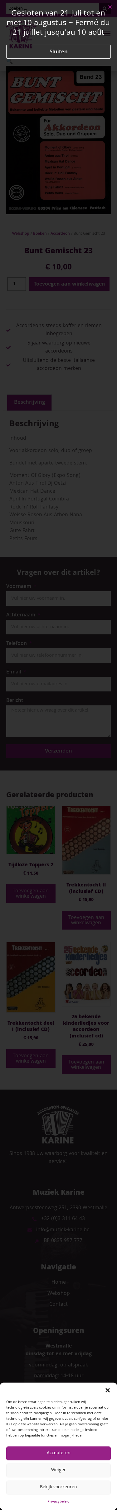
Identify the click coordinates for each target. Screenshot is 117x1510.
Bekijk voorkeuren (58, 1487)
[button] (108, 1390)
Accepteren (59, 1453)
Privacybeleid (58, 1502)
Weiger (58, 1470)
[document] (58, 755)
